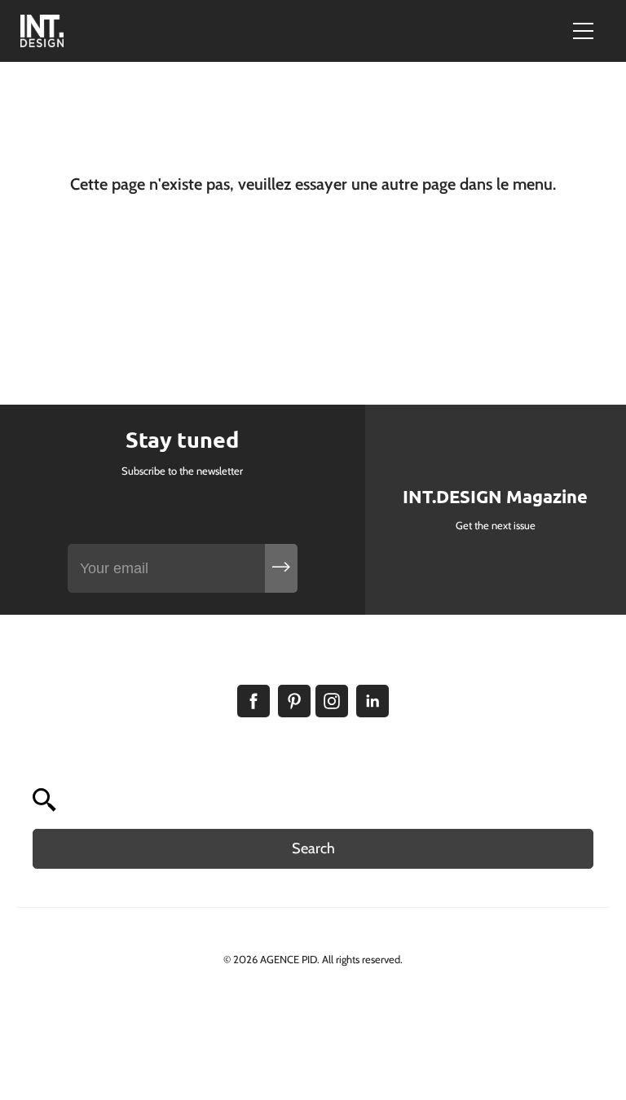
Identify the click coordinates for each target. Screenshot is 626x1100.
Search (313, 848)
